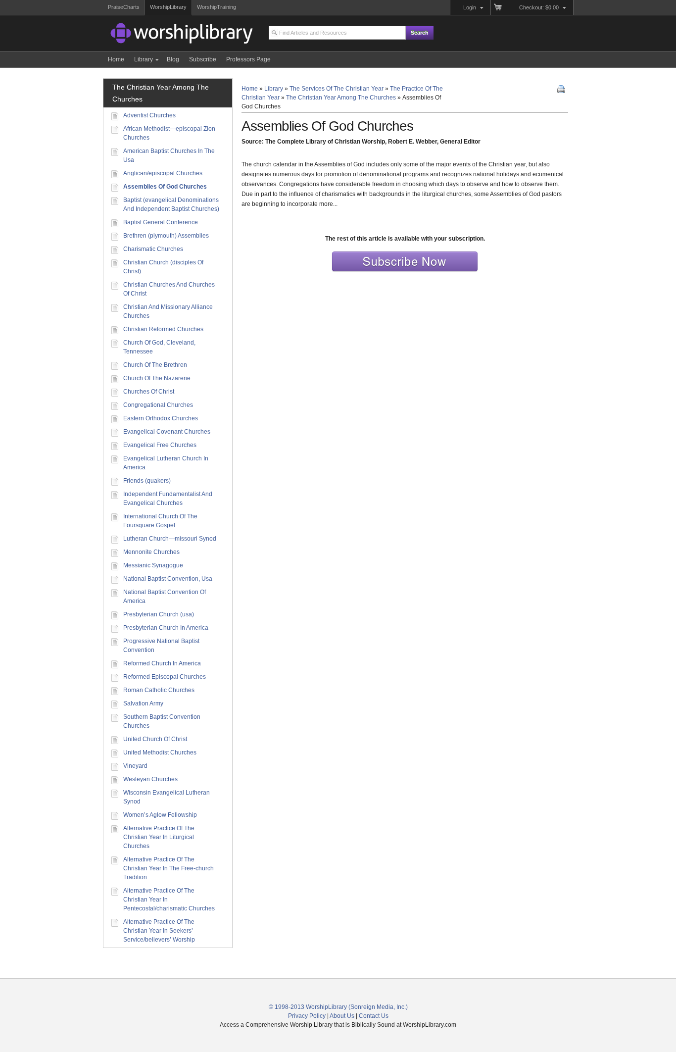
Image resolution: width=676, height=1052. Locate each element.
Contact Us (373, 1015)
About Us (342, 1015)
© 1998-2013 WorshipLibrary (308, 1006)
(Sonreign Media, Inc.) (378, 1006)
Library (273, 88)
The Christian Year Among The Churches (341, 97)
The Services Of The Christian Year (337, 88)
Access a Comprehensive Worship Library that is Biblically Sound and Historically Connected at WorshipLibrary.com (165, 35)
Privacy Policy (307, 1015)
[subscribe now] (405, 271)
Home (249, 88)
